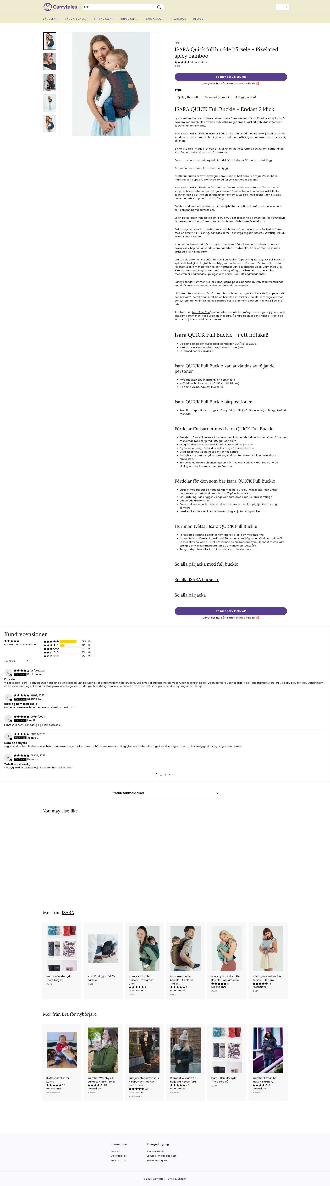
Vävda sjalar (75, 18)
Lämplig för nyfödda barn (162, 1155)
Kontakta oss (118, 1160)
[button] (182, 62)
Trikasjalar (104, 18)
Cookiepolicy (118, 1155)
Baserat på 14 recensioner (20, 644)
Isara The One (201, 312)
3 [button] (165, 774)
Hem (177, 42)
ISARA (68, 912)
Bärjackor (155, 18)
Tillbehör (178, 18)
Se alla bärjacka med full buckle (206, 564)
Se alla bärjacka (190, 595)
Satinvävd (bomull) (217, 97)
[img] (22, 670)
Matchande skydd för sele (217, 179)
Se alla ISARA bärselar (197, 579)
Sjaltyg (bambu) (245, 97)
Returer (115, 1151)
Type (178, 90)
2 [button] (161, 774)
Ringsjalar (129, 18)
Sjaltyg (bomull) (188, 97)
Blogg (198, 18)
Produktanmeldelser (128, 793)
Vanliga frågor (155, 1151)
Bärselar (50, 18)
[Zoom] (111, 84)
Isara (178, 66)
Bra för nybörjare (79, 1014)
